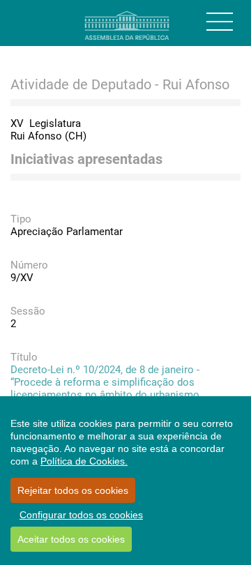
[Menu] (220, 22)
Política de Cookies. (84, 461)
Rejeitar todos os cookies (72, 490)
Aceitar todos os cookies (71, 539)
